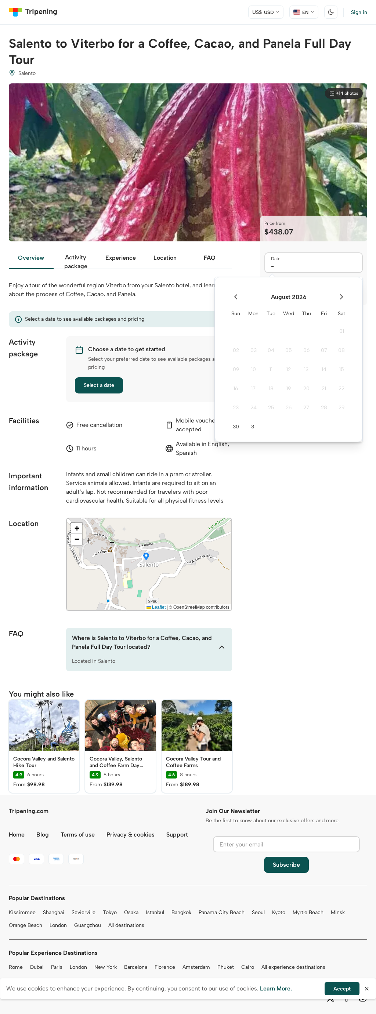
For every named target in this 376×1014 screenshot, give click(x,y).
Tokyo (110, 912)
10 (253, 369)
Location (165, 257)
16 (236, 388)
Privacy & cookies (130, 834)
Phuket (225, 967)
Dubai (37, 967)
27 (306, 407)
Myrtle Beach (308, 912)
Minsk (338, 912)
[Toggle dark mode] (330, 12)
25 (271, 407)
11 (271, 369)
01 (341, 331)
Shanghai (53, 912)
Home (17, 834)
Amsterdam (196, 967)
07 (324, 350)
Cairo (247, 967)
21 (324, 388)
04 (271, 350)
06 (306, 350)
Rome (16, 967)
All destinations (126, 925)
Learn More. (276, 988)
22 (341, 388)
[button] (146, 557)
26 (289, 407)
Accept (342, 989)
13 (306, 369)
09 (236, 369)
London (58, 925)
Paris (56, 967)
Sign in (359, 12)
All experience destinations (293, 967)
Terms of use (78, 834)
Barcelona (135, 967)
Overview (31, 257)
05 (288, 350)
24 (253, 407)
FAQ (210, 257)
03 (253, 350)
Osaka (131, 912)
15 (341, 369)
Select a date (99, 385)
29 (341, 407)
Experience (120, 257)
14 (324, 369)
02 (236, 350)
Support (177, 834)
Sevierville (83, 912)
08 (341, 350)
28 (324, 407)
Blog (42, 834)
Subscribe (286, 864)
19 (288, 388)
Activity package (75, 261)
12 (288, 369)
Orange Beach (25, 925)
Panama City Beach (222, 912)
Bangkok (181, 912)
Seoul (258, 912)
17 (253, 388)
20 (306, 388)
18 (271, 388)
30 (236, 427)
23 (236, 407)
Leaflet (158, 607)
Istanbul (155, 912)
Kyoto (278, 912)
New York (105, 967)
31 (253, 427)
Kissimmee (22, 912)
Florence (165, 967)
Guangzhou (87, 925)
